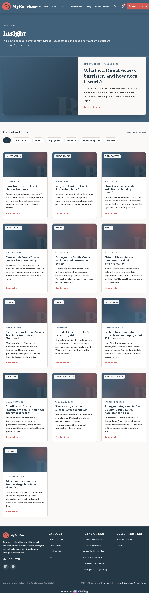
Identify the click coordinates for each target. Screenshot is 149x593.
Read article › (13, 213)
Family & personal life (93, 539)
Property (71, 140)
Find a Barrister (40, 6)
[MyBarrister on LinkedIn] (6, 567)
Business (110, 140)
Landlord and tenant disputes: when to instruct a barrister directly (25, 410)
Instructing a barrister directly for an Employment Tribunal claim (123, 335)
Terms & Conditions (124, 583)
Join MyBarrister (124, 539)
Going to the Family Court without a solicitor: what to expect (73, 260)
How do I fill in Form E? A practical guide (72, 333)
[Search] (115, 6)
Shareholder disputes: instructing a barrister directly (21, 484)
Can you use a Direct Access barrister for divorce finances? (25, 335)
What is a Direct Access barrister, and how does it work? (110, 75)
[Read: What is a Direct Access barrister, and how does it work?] (40, 86)
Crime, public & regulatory (95, 569)
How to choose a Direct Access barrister (21, 187)
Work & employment (92, 557)
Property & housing (92, 545)
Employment (54, 140)
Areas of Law (58, 6)
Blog (89, 6)
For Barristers (102, 6)
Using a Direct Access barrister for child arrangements (119, 260)
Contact (120, 545)
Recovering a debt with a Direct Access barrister (71, 408)
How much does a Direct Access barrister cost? (22, 259)
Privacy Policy (109, 583)
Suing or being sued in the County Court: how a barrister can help (122, 410)
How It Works (76, 6)
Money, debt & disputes (93, 551)
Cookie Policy (140, 583)
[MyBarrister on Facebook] (13, 567)
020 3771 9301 (139, 6)
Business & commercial (93, 563)
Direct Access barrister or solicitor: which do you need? (122, 189)
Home (5, 25)
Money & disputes (91, 140)
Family (38, 140)
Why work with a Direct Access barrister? (71, 187)
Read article (90, 107)
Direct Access (22, 140)
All (7, 140)
